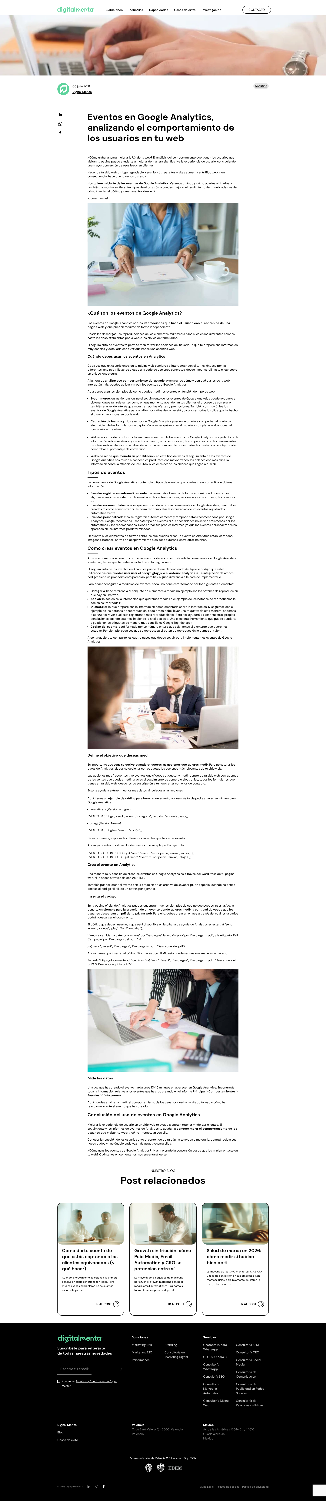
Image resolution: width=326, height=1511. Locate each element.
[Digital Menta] (75, 10)
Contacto (256, 10)
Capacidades (158, 10)
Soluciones (114, 10)
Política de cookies (228, 1486)
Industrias (136, 10)
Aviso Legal (207, 1486)
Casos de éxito (185, 10)
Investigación (211, 10)
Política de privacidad (255, 1486)
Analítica (261, 86)
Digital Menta (82, 92)
